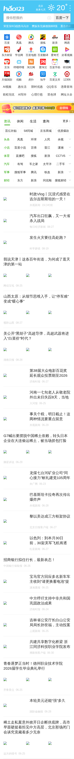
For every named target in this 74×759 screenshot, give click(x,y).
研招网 (67, 67)
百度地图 (31, 54)
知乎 (43, 79)
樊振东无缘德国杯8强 (44, 26)
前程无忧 (8, 94)
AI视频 (7, 86)
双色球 (51, 94)
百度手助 (55, 67)
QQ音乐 (52, 86)
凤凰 (19, 42)
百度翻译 (43, 54)
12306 (67, 79)
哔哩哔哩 (19, 67)
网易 (67, 42)
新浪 (55, 42)
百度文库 (55, 79)
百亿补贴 (11, 130)
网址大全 (66, 94)
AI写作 (22, 94)
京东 (7, 67)
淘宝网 (31, 67)
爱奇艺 (55, 54)
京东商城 (46, 130)
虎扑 (31, 79)
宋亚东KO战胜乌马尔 (16, 26)
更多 (65, 121)
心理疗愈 (37, 94)
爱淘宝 (43, 67)
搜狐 (43, 42)
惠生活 (22, 86)
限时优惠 (37, 86)
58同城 (28, 130)
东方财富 (7, 54)
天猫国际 (7, 79)
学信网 (19, 54)
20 (61, 8)
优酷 (19, 79)
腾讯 (31, 42)
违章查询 (66, 86)
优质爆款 (63, 130)
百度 (7, 42)
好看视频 (67, 54)
